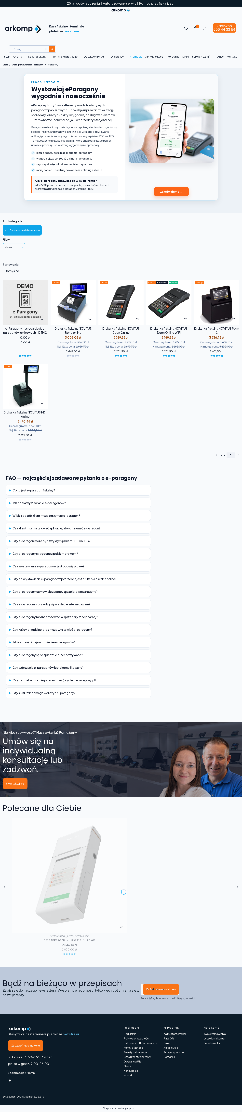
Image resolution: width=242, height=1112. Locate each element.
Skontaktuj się (15, 783)
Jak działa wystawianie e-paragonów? (39, 503)
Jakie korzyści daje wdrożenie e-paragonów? (44, 642)
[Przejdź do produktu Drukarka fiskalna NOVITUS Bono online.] (73, 302)
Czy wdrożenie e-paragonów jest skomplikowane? (48, 667)
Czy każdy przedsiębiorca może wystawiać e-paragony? (52, 629)
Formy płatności (133, 1047)
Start (5, 64)
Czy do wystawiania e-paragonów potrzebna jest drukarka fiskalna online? (65, 579)
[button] (52, 49)
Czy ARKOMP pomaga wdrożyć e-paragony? (44, 693)
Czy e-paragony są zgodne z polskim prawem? (45, 553)
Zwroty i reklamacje (135, 1052)
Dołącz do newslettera (161, 989)
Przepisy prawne (173, 1052)
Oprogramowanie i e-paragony (27, 64)
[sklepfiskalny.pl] (43, 1096)
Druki (166, 1043)
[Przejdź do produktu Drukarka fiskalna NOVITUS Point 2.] (216, 302)
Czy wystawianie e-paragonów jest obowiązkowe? (48, 566)
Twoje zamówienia (214, 1034)
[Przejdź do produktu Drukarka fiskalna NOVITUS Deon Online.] (121, 302)
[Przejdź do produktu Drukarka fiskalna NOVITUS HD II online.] (25, 386)
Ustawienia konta (214, 1038)
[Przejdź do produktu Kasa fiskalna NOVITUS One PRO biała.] (69, 875)
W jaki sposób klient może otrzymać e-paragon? (46, 515)
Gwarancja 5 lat (133, 1061)
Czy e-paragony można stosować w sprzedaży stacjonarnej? (55, 617)
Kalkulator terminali (174, 1034)
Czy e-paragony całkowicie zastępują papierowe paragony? (55, 591)
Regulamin (130, 1034)
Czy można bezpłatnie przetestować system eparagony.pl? (54, 680)
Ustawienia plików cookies (140, 1043)
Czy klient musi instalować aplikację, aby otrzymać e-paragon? (56, 528)
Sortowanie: (11, 264)
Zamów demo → (171, 191)
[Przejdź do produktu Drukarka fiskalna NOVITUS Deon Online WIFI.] (168, 302)
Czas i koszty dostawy (137, 1057)
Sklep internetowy (117, 1108)
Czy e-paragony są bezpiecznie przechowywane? (48, 655)
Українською (170, 1047)
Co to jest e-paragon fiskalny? (34, 490)
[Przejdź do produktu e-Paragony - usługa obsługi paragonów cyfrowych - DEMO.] (25, 302)
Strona (220, 455)
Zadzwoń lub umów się (25, 1045)
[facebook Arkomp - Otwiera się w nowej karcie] (10, 1080)
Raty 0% (168, 1038)
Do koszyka (18, 319)
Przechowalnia (212, 1043)
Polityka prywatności (136, 1038)
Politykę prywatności (184, 998)
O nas (127, 1066)
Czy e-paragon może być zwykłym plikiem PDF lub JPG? (51, 541)
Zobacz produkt (69, 319)
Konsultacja (131, 1070)
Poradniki (169, 1057)
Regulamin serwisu (160, 998)
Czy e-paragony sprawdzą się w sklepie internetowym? (51, 604)
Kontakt (129, 1075)
